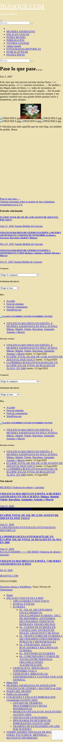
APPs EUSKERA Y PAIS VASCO (31, 601)
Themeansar (6, 589)
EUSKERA (19, 606)
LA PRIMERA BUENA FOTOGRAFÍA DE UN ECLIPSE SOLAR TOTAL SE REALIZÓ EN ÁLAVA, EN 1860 (32, 365)
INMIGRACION (15, 40)
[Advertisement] (31, 165)
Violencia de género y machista (28, 487)
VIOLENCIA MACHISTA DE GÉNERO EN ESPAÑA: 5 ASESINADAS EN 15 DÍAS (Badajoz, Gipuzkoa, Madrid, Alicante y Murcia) (30, 253)
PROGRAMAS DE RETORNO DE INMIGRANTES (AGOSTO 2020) (32, 722)
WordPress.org (13, 309)
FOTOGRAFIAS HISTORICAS (23, 49)
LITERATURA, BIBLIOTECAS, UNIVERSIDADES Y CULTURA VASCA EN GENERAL (38, 676)
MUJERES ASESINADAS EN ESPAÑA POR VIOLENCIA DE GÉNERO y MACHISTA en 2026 (33, 687)
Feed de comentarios (16, 306)
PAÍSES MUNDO (16, 37)
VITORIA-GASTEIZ (17, 43)
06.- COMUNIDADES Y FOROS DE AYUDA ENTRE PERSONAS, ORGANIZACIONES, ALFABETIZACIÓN (39, 660)
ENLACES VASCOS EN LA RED (24, 598)
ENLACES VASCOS (17, 34)
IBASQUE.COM (22, 6)
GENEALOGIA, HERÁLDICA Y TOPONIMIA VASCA (31, 669)
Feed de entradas (15, 304)
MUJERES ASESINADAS (20, 31)
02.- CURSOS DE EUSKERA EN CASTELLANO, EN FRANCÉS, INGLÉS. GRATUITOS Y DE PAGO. (39, 630)
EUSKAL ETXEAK (17, 51)
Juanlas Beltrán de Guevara (29, 226)
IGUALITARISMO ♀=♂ (13, 551)
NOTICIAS (26, 509)
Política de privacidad (17, 694)
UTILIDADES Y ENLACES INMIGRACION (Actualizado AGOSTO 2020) (31, 698)
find (54, 82)
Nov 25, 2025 (7, 244)
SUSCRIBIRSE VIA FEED (42, 316)
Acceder (10, 301)
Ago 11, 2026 (7, 226)
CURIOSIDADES (10, 509)
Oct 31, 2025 (6, 261)
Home (9, 595)
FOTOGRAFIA (28, 527)
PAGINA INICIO (15, 54)
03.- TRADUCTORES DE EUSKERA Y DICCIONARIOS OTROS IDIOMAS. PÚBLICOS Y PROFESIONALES (41, 639)
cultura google (13, 46)
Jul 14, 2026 (6, 570)
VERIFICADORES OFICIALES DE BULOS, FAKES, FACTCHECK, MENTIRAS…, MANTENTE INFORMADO (31, 735)
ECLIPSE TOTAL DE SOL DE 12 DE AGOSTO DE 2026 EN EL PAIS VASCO (34, 358)
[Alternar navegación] (1, 20)
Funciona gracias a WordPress (15, 586)
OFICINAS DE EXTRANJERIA (30, 717)
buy (29, 88)
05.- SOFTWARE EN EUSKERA (37, 653)
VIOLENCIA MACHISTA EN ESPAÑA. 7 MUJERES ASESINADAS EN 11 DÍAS (30, 562)
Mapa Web (12, 682)
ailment (20, 85)
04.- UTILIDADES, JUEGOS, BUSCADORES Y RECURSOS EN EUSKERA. (38, 647)
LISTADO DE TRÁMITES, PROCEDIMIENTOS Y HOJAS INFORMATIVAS (30, 706)
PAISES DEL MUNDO (18, 691)
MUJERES (6, 487)
